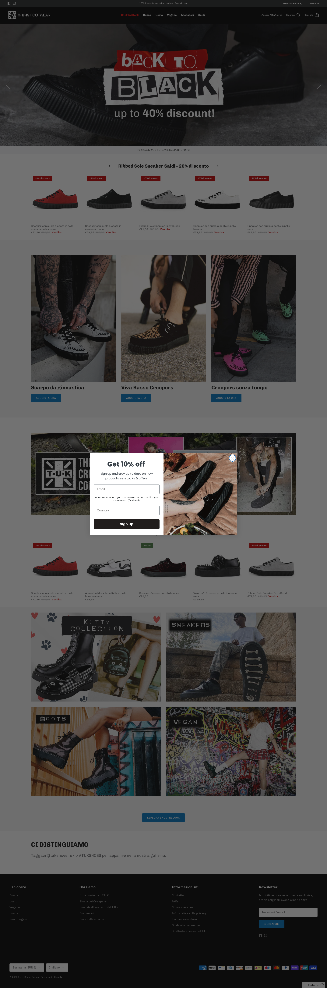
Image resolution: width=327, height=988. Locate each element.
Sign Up (126, 524)
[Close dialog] (232, 458)
